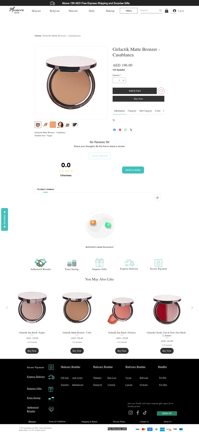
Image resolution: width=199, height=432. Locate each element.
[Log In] (173, 10)
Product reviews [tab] (45, 189)
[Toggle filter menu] (157, 197)
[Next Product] (192, 307)
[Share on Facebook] (114, 130)
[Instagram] (130, 412)
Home (38, 35)
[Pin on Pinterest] (120, 130)
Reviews (4, 219)
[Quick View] (32, 308)
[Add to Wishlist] (161, 91)
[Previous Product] (7, 307)
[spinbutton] (119, 80)
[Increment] (124, 80)
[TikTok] (145, 412)
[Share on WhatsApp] (125, 130)
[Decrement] (115, 80)
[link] (166, 10)
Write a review (133, 170)
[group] (99, 320)
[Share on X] (131, 130)
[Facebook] (138, 412)
